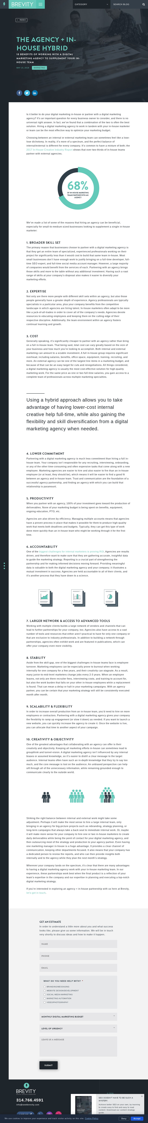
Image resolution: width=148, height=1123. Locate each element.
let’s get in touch (36, 893)
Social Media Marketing (60, 995)
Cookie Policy (91, 1119)
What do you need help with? (63, 981)
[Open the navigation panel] (40, 4)
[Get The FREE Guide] (83, 1106)
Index (22, 20)
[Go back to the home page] (22, 4)
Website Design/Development (63, 991)
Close (142, 1096)
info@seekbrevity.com (27, 1104)
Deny (123, 1119)
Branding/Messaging (58, 987)
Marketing (39, 68)
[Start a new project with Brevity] (4, 566)
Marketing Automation (59, 998)
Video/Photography (57, 1002)
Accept (137, 1119)
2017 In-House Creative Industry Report (49, 150)
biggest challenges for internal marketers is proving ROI (71, 551)
